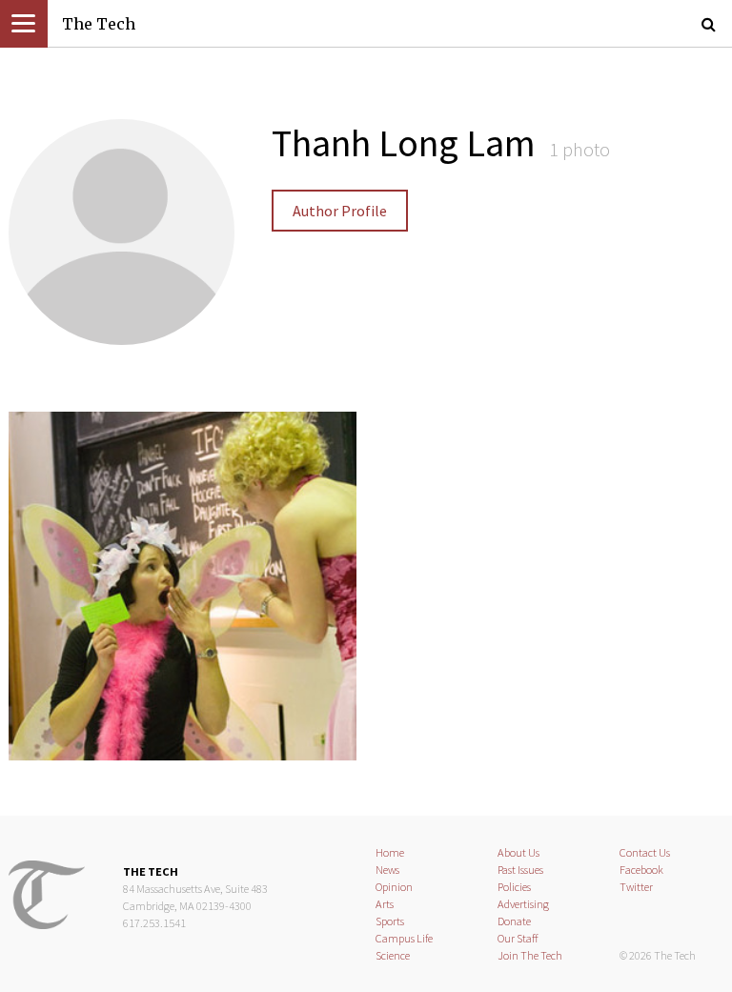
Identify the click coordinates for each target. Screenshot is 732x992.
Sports (390, 921)
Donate (514, 921)
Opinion (394, 887)
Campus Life (404, 938)
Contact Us (645, 852)
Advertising (523, 904)
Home (390, 852)
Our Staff (518, 938)
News (387, 869)
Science (393, 955)
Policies (514, 887)
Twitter (636, 887)
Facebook (641, 869)
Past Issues (520, 869)
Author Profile (340, 210)
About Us (518, 852)
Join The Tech (530, 955)
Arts (385, 904)
